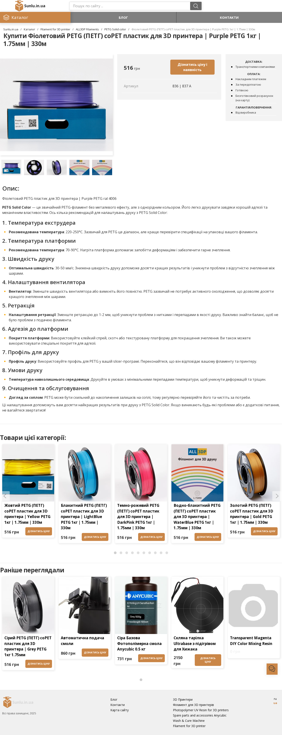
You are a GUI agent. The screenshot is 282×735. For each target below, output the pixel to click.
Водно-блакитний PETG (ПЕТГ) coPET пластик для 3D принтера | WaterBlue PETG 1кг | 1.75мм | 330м (197, 516)
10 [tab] (167, 553)
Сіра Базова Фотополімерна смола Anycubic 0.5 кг (139, 643)
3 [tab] (126, 553)
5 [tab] (138, 553)
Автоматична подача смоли (82, 640)
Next (277, 496)
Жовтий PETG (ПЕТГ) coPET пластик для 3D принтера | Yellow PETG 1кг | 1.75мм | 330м (27, 514)
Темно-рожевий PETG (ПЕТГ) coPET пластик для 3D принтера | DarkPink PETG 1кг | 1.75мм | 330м (138, 516)
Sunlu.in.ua (34, 5)
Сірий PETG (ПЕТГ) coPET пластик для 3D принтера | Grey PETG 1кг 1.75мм (28, 646)
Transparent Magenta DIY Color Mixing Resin (251, 640)
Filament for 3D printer (55, 29)
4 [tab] (132, 553)
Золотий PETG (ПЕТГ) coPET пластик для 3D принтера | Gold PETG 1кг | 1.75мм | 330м (251, 514)
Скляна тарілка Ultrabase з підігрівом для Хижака (195, 643)
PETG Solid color (115, 29)
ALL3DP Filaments (87, 29)
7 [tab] (149, 553)
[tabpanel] (28, 492)
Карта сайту (119, 710)
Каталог (29, 29)
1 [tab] (115, 553)
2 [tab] (121, 553)
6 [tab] (144, 553)
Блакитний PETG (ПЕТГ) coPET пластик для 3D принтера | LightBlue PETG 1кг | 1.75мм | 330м (84, 516)
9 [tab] (161, 553)
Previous (5, 496)
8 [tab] (155, 553)
